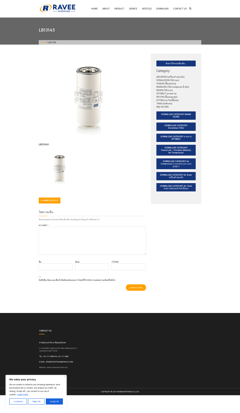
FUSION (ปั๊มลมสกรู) (166, 83)
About (106, 8)
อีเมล (77, 262)
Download (162, 8)
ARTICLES (147, 8)
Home (94, 8)
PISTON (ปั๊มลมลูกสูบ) (166, 97)
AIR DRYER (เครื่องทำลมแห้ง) (170, 77)
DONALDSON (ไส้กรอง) (167, 80)
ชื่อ (40, 262)
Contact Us (180, 8)
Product (119, 8)
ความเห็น (43, 225)
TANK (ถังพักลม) (164, 103)
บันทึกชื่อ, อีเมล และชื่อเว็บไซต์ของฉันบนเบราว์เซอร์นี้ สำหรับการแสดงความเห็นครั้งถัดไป (77, 280)
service (133, 8)
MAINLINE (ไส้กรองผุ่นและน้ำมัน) (172, 87)
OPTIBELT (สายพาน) (166, 93)
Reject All (36, 401)
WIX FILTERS (162, 107)
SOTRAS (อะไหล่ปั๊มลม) (167, 100)
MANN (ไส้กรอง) (164, 90)
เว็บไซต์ (115, 262)
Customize (18, 401)
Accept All (54, 401)
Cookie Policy (22, 394)
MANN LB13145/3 (50, 200)
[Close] (64, 376)
